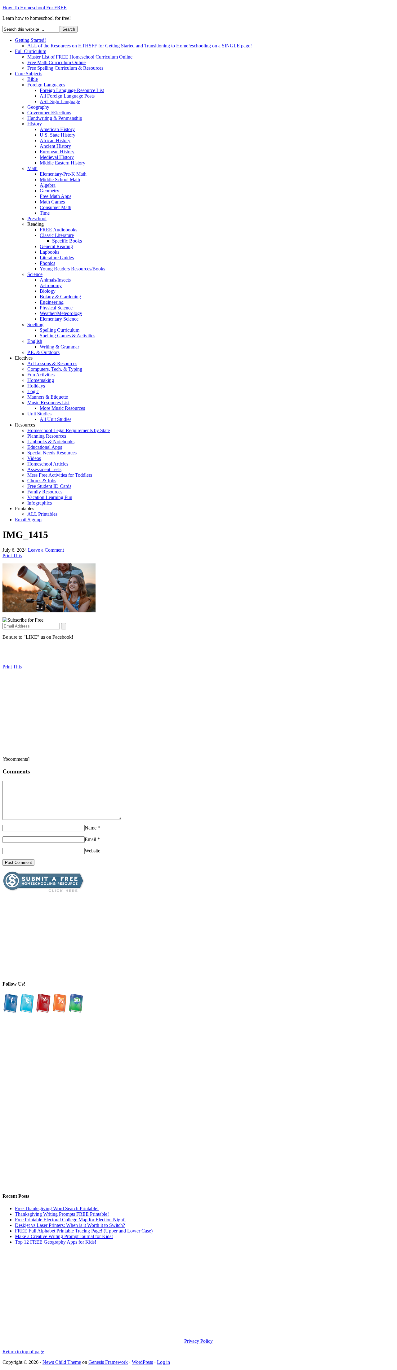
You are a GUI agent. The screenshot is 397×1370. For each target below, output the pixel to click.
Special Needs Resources (52, 452)
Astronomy (51, 285)
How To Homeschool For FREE (34, 7)
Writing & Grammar (59, 346)
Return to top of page (23, 1351)
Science (34, 274)
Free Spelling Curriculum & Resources (65, 68)
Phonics (47, 263)
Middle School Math (60, 179)
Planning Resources (46, 436)
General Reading (56, 246)
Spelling (35, 324)
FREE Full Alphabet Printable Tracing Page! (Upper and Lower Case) (84, 1230)
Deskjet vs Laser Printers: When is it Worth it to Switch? (70, 1225)
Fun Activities (41, 374)
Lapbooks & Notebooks (50, 441)
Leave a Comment (46, 550)
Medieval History (57, 157)
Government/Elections (49, 112)
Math (32, 168)
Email (90, 839)
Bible (32, 79)
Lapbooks (49, 252)
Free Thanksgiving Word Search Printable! (57, 1208)
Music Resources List (48, 402)
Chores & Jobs (41, 480)
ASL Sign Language (60, 101)
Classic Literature (57, 235)
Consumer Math (55, 207)
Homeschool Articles (47, 463)
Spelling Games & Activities (67, 335)
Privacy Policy (198, 1341)
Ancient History (55, 146)
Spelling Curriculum (59, 330)
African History (55, 140)
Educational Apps (44, 447)
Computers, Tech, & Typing (54, 369)
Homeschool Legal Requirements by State (68, 430)
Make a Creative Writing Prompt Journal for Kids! (64, 1236)
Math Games (52, 201)
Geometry (49, 190)
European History (57, 151)
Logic (33, 391)
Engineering (52, 302)
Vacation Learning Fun (49, 497)
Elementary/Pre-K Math (63, 174)
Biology (48, 291)
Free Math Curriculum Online (56, 62)
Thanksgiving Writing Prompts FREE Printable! (62, 1214)
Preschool (37, 218)
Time (45, 213)
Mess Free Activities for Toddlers (59, 475)
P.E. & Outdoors (43, 352)
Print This (12, 555)
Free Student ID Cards (49, 486)
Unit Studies (39, 413)
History (34, 123)
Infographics (39, 503)
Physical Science (56, 307)
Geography (38, 107)
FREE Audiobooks (58, 229)
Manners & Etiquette (47, 397)
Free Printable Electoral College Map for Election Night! (70, 1219)
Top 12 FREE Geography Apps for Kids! (55, 1242)
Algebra (48, 185)
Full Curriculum (30, 51)
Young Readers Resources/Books (72, 268)
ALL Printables (42, 514)
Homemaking (40, 380)
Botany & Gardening (60, 296)
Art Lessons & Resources (52, 363)
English (34, 341)
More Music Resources (62, 408)
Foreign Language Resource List (72, 90)
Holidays (36, 385)
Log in (163, 1362)
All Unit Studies (55, 419)
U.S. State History (57, 135)
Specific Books (67, 240)
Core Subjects (28, 73)
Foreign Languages (46, 84)
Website (92, 850)
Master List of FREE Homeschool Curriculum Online (79, 56)
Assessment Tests (44, 469)
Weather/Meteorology (61, 313)
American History (57, 129)
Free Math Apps (55, 196)
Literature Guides (57, 257)
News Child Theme (61, 1362)
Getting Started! (30, 40)
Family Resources (44, 491)
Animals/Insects (55, 279)
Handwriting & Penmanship (54, 118)
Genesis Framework (108, 1362)
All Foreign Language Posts (67, 95)
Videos (34, 458)
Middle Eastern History (62, 162)
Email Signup (28, 519)
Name (90, 827)
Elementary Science (59, 319)
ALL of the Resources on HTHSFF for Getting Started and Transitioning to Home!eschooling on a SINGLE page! (139, 45)
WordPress (142, 1362)
